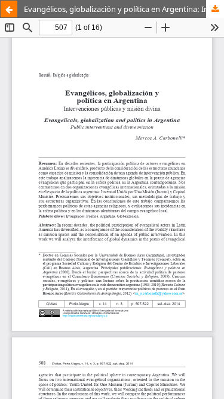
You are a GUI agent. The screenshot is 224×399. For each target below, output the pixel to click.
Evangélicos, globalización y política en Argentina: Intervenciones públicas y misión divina (124, 9)
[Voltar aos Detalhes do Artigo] (9, 9)
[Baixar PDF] (215, 9)
